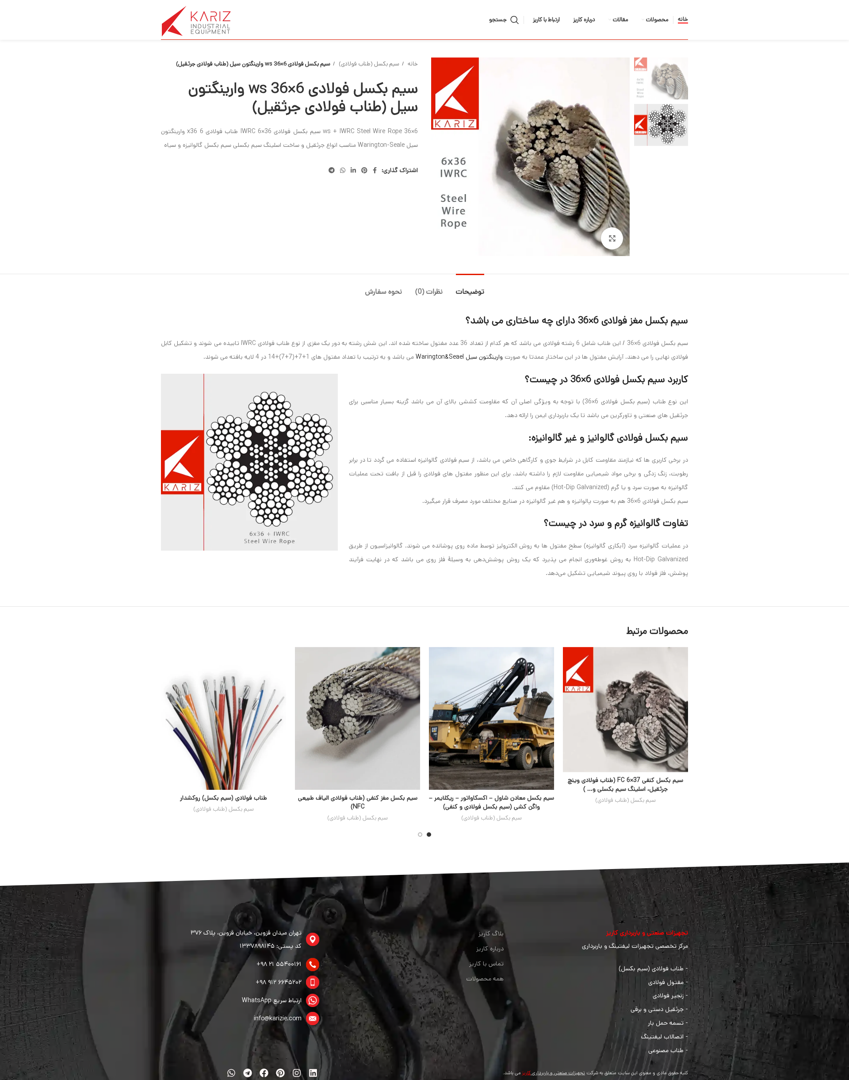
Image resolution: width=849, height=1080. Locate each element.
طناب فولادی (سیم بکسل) (651, 968)
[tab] (470, 287)
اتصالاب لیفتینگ (662, 1036)
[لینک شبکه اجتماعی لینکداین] (353, 170)
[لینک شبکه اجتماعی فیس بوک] (374, 170)
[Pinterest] (280, 1073)
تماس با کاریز (486, 963)
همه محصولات (485, 978)
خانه (683, 19)
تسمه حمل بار (666, 1023)
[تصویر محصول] (625, 709)
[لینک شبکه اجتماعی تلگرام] (331, 170)
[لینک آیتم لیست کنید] (240, 940)
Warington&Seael (440, 356)
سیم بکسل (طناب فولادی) (368, 64)
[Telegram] (248, 1073)
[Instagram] (297, 1073)
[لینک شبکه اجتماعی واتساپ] (342, 170)
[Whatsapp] (231, 1073)
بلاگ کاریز (491, 933)
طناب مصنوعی (666, 1050)
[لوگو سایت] (196, 19)
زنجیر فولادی (668, 995)
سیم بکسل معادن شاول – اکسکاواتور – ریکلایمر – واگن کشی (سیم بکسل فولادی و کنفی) (491, 802)
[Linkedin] (313, 1073)
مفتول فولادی (666, 982)
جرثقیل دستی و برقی (657, 1009)
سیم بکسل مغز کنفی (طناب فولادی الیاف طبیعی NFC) (357, 802)
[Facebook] (264, 1073)
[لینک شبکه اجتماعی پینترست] (364, 170)
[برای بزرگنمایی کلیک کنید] (612, 238)
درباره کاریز (490, 948)
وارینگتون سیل (485, 356)
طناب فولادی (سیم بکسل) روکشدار (223, 797)
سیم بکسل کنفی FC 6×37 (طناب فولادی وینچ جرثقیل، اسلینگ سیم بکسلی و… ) (625, 784)
